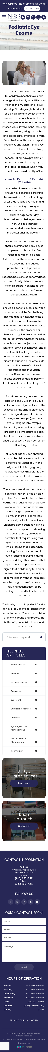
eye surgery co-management (19, 728)
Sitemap (41, 1039)
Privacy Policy (30, 1039)
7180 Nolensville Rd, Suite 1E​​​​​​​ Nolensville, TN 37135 (24, 871)
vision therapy (18, 664)
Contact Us (24, 826)
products (15, 717)
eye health (16, 699)
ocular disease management (18, 740)
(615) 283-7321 (24, 878)
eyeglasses (16, 691)
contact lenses (19, 682)
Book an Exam (28, 17)
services (15, 673)
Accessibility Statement (13, 1039)
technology (17, 750)
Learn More (32, 8)
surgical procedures (21, 708)
